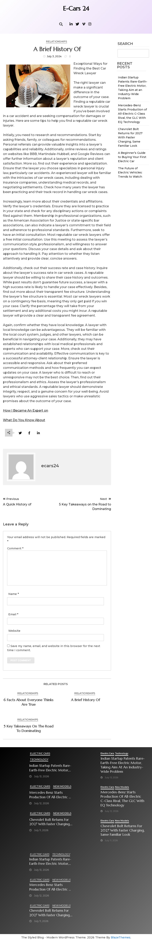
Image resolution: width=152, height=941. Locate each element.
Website (14, 631)
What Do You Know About (24, 420)
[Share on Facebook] (29, 433)
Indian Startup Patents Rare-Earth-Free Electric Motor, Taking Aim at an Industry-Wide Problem (50, 768)
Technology (39, 759)
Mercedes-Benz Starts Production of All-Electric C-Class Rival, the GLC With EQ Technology (132, 114)
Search (125, 44)
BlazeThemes (120, 937)
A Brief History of (85, 699)
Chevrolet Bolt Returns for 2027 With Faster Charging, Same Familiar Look (130, 137)
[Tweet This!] (20, 433)
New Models (62, 786)
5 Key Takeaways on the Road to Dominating (28, 728)
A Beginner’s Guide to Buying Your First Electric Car (132, 157)
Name (13, 594)
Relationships (56, 41)
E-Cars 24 (76, 8)
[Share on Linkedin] (38, 433)
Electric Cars (40, 753)
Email (13, 614)
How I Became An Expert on (25, 410)
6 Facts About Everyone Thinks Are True (28, 702)
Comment (15, 548)
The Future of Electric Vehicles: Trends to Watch (130, 172)
